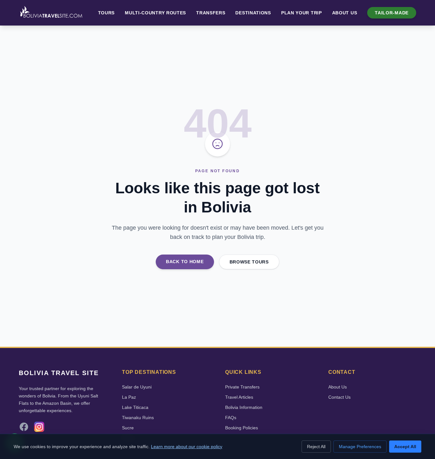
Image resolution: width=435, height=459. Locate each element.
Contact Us (339, 397)
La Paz (129, 397)
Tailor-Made (392, 12)
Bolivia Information (243, 407)
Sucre (128, 427)
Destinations (253, 12)
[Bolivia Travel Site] (51, 12)
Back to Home (184, 261)
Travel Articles (239, 397)
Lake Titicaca (135, 407)
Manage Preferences (360, 446)
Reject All (316, 446)
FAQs (230, 417)
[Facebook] (24, 427)
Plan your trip (301, 12)
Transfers (210, 12)
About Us (344, 12)
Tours (106, 12)
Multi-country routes (155, 12)
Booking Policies (241, 427)
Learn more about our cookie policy (186, 446)
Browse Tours (249, 261)
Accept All (405, 446)
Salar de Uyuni (137, 386)
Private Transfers (242, 386)
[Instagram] (39, 427)
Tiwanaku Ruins (138, 417)
